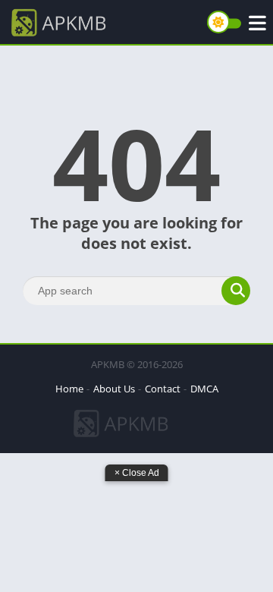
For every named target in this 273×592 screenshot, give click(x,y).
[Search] (235, 290)
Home (69, 388)
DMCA (204, 388)
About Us (114, 388)
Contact (162, 388)
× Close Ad (137, 473)
